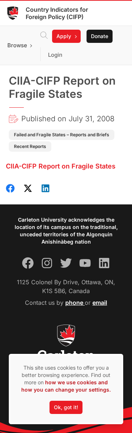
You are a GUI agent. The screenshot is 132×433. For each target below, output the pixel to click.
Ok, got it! (66, 407)
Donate (99, 36)
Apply (63, 36)
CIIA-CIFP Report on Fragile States (60, 166)
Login (55, 54)
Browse (17, 45)
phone (75, 302)
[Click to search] (44, 36)
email (99, 302)
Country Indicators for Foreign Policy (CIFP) (57, 13)
